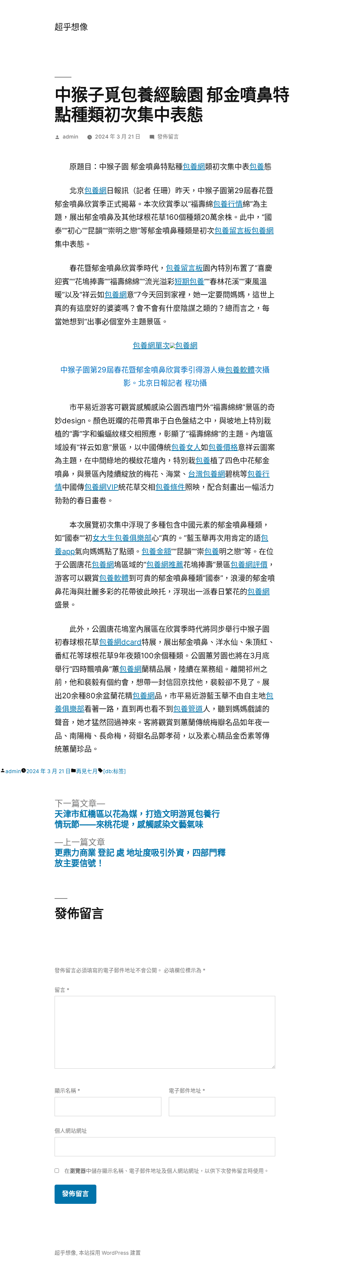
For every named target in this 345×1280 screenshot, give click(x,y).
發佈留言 (168, 136)
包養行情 (228, 204)
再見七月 (87, 771)
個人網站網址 (71, 1131)
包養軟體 (240, 369)
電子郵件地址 (187, 1091)
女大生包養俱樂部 (122, 538)
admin (70, 136)
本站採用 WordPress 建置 (110, 1253)
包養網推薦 (164, 564)
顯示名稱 (67, 1091)
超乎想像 (71, 27)
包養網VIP (101, 487)
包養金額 (156, 551)
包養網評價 (249, 564)
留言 (62, 990)
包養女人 (186, 447)
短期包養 (189, 281)
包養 (256, 166)
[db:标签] (114, 771)
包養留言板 (232, 230)
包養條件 (170, 487)
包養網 (194, 166)
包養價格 (223, 447)
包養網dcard (120, 642)
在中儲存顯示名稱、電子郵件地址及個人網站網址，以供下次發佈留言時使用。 (166, 1171)
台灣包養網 (206, 473)
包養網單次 (151, 345)
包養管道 (188, 708)
